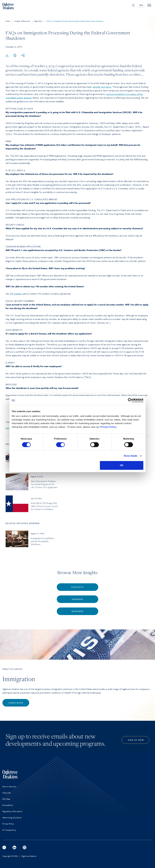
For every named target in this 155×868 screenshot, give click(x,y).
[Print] (15, 55)
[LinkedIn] (14, 847)
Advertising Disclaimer (12, 817)
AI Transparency (9, 829)
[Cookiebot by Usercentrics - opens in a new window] (130, 400)
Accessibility (7, 805)
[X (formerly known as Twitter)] (4, 847)
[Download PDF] (7, 55)
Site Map (6, 798)
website (17, 293)
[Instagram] (24, 847)
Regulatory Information (12, 811)
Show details (130, 455)
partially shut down (102, 86)
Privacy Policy (108, 427)
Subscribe (6, 792)
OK (121, 465)
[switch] (60, 444)
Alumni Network (9, 786)
